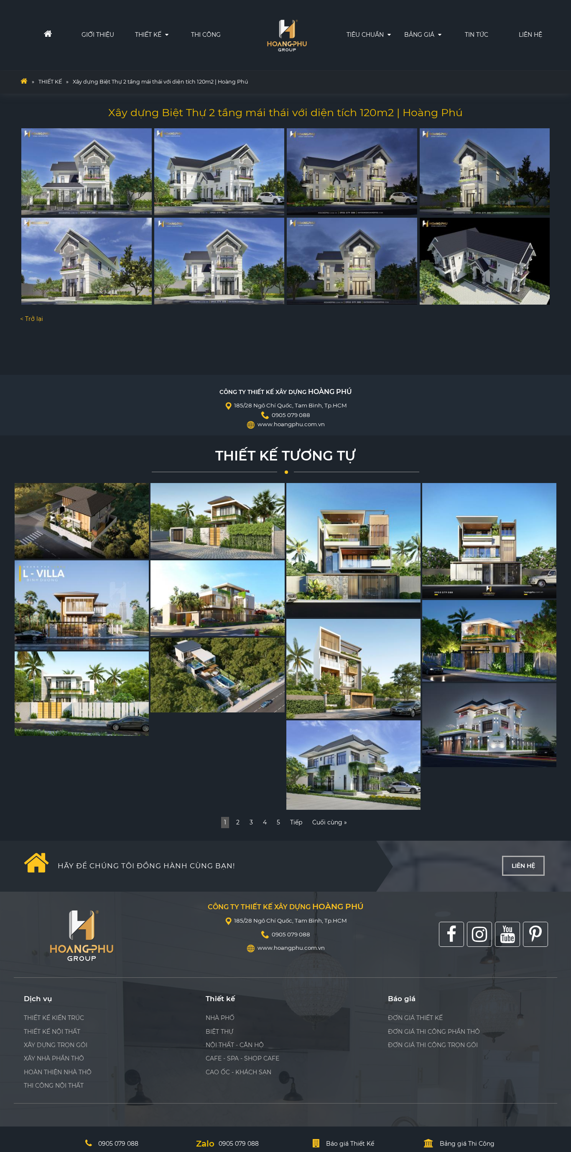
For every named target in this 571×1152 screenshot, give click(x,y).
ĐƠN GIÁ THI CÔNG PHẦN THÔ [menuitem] (434, 1031)
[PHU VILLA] (353, 669)
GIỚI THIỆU (98, 34)
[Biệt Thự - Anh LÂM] (353, 765)
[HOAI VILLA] (217, 598)
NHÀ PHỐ (220, 1018)
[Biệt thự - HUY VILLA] (489, 540)
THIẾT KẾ (149, 34)
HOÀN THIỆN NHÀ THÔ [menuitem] (58, 1072)
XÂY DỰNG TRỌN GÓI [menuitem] (55, 1045)
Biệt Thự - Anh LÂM (319, 801)
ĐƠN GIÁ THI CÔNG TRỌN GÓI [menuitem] (433, 1045)
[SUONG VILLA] (489, 641)
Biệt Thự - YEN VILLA (186, 703)
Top (551, 1066)
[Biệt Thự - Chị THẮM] (82, 693)
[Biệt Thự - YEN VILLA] (217, 675)
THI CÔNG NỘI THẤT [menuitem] (54, 1085)
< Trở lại (31, 319)
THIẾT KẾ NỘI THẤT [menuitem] (52, 1031)
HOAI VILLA (172, 627)
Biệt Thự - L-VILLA (46, 641)
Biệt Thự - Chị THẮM (49, 726)
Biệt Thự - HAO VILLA (186, 550)
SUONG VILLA (447, 672)
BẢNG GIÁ (420, 34)
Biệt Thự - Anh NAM (456, 758)
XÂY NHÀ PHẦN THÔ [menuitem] (54, 1058)
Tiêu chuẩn (366, 34)
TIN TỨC (476, 34)
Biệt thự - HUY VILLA (458, 589)
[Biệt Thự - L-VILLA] (82, 605)
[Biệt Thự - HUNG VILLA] (353, 550)
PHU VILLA (307, 710)
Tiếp (296, 822)
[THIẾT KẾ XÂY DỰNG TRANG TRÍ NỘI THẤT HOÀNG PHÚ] (24, 82)
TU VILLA (33, 550)
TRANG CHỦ (32, 35)
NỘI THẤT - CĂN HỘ (235, 1045)
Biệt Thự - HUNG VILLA (325, 608)
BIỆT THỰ (219, 1031)
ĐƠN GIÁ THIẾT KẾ (448, 69)
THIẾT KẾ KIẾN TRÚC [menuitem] (54, 1018)
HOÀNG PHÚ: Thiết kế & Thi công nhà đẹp (287, 33)
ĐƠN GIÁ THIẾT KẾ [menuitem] (415, 1018)
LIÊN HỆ (530, 34)
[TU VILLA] (82, 521)
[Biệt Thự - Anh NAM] (489, 725)
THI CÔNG (206, 34)
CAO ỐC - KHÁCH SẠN (238, 1072)
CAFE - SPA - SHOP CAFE (242, 1058)
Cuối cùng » (329, 822)
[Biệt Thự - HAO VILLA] (217, 521)
